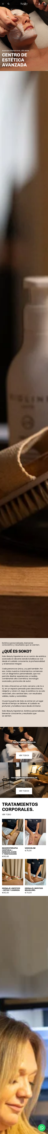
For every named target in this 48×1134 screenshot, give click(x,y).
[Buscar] (8, 4)
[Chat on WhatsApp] (41, 1127)
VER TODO (6, 814)
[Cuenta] (39, 4)
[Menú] (3, 4)
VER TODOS (24, 755)
